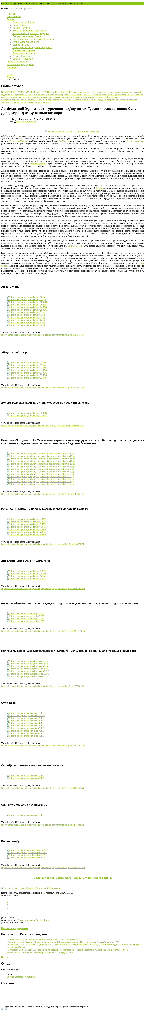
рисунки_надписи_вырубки (123, 100)
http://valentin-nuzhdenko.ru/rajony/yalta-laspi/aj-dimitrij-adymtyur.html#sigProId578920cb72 (43, 588)
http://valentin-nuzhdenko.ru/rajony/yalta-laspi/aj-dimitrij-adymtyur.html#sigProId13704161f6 (43, 335)
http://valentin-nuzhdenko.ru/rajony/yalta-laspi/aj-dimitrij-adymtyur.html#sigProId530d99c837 (43, 745)
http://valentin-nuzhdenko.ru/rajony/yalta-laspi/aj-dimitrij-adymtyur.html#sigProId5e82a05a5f (42, 425)
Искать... (5, 8)
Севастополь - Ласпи (23, 22)
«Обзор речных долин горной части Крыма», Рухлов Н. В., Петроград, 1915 (44, 939)
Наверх (4, 957)
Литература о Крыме (17, 61)
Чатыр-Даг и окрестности (25, 41)
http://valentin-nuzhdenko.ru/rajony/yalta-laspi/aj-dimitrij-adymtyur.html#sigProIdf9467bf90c (42, 825)
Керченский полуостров (24, 53)
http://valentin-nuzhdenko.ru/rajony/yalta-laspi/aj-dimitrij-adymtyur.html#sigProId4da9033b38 (43, 867)
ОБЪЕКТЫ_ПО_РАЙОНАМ (15, 92)
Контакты (12, 67)
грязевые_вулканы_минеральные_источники (37, 94)
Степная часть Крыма (23, 50)
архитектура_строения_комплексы (101, 92)
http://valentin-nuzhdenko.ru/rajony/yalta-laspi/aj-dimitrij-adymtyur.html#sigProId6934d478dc (43, 387)
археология (78, 92)
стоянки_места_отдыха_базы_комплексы (31, 102)
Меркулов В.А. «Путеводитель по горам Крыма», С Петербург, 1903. (40, 952)
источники (105, 94)
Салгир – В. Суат (21, 44)
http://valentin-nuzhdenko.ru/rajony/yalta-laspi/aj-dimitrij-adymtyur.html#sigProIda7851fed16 (42, 686)
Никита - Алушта (21, 27)
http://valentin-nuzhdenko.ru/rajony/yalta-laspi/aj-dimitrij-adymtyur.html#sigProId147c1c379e (43, 494)
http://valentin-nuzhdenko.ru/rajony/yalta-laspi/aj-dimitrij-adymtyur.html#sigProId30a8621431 (43, 788)
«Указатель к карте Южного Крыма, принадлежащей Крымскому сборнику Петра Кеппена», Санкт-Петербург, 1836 (63, 942)
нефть (108, 97)
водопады (132, 92)
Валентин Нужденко (26, 122)
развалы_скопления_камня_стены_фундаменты (87, 100)
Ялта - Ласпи (19, 25)
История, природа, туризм (20, 64)
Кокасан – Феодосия (22, 58)
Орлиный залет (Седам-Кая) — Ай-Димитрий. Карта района (72, 877)
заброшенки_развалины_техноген (76, 94)
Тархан (99, 188)
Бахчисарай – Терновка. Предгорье (30, 33)
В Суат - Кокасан (21, 56)
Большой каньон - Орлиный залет (34, 920)
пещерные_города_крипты (14, 100)
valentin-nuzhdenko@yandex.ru (21, 977)
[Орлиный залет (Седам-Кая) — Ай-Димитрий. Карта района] (72, 888)
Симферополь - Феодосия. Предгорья (32, 47)
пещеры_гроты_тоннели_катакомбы (46, 100)
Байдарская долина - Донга (26, 36)
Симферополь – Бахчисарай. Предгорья (33, 39)
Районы (11, 19)
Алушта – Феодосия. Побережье (29, 30)
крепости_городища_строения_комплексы (22, 97)
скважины (6, 102)
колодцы (139, 94)
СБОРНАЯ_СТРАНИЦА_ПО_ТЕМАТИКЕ (51, 92)
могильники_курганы (94, 97)
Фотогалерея (14, 16)
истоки (96, 94)
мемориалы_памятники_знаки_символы (63, 97)
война (140, 92)
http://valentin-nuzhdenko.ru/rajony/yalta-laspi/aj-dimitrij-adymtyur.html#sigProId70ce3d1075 (43, 631)
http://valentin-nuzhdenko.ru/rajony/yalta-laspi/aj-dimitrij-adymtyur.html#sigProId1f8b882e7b (42, 544)
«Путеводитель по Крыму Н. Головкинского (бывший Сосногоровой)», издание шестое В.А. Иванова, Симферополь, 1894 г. (67, 950)
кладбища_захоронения (123, 94)
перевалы (115, 97)
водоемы (122, 92)
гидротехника (8, 94)
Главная (11, 13)
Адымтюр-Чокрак (18, 141)
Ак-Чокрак (64, 141)
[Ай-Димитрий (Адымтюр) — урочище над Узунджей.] (72, 131)
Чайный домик (38, 163)
